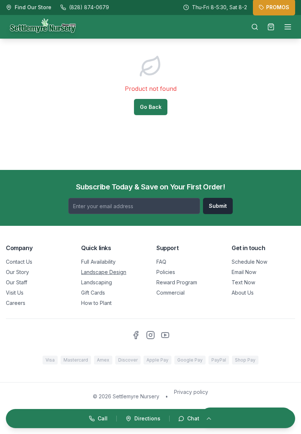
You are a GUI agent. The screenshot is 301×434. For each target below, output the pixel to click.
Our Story (17, 272)
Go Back (151, 107)
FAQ (161, 262)
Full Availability (98, 262)
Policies (165, 272)
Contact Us (19, 262)
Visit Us (14, 292)
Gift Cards (93, 292)
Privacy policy (191, 392)
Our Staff (16, 282)
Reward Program (176, 282)
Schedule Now (249, 262)
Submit (218, 206)
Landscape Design (103, 272)
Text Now (243, 282)
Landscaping (96, 282)
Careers (15, 303)
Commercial (170, 292)
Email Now (244, 272)
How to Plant (96, 303)
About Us (243, 292)
